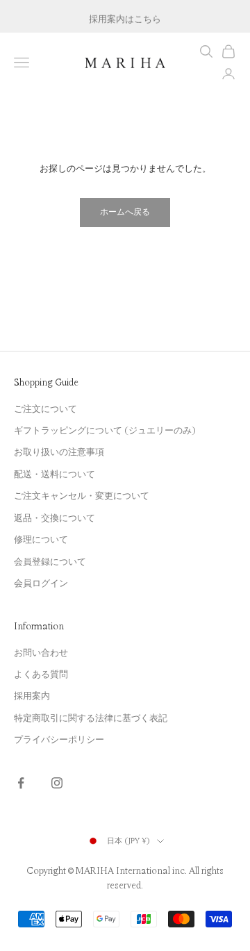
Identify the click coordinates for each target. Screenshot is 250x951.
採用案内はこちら (125, 17)
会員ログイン (41, 583)
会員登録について (50, 562)
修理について (41, 539)
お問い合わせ (41, 653)
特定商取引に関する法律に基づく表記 (90, 718)
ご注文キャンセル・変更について (81, 496)
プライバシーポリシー (59, 739)
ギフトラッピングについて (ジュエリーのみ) (105, 430)
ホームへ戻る (125, 212)
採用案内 (32, 696)
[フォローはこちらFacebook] (21, 783)
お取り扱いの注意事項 (59, 452)
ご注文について (45, 409)
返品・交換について (54, 518)
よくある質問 (41, 674)
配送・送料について (54, 474)
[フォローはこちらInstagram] (57, 783)
